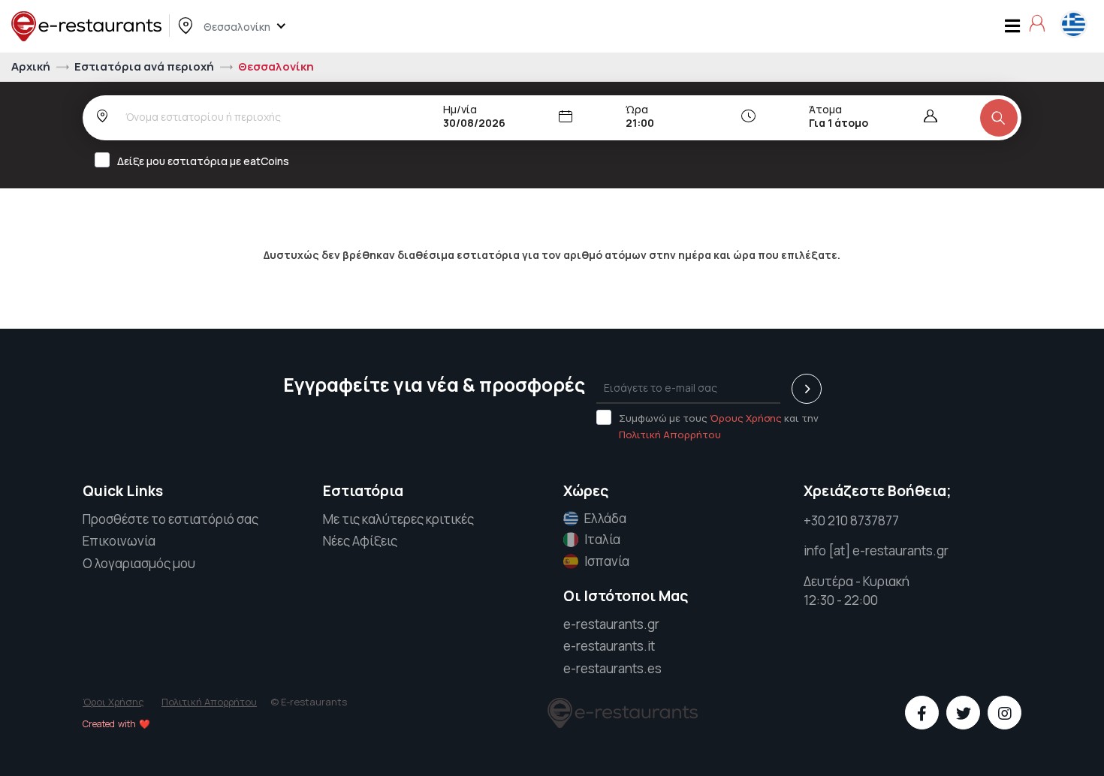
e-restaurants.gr (611, 624)
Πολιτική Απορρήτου (670, 434)
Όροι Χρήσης (113, 701)
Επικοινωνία (119, 541)
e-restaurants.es (612, 668)
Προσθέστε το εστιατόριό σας (170, 519)
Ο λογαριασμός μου (139, 563)
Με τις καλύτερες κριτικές (398, 519)
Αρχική (32, 66)
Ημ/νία (460, 109)
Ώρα (637, 109)
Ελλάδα (605, 518)
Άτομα (825, 109)
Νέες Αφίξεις (360, 541)
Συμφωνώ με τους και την (719, 426)
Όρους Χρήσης (746, 418)
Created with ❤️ (116, 723)
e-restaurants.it (609, 646)
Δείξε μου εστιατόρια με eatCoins (203, 161)
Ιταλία (602, 539)
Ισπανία (606, 561)
